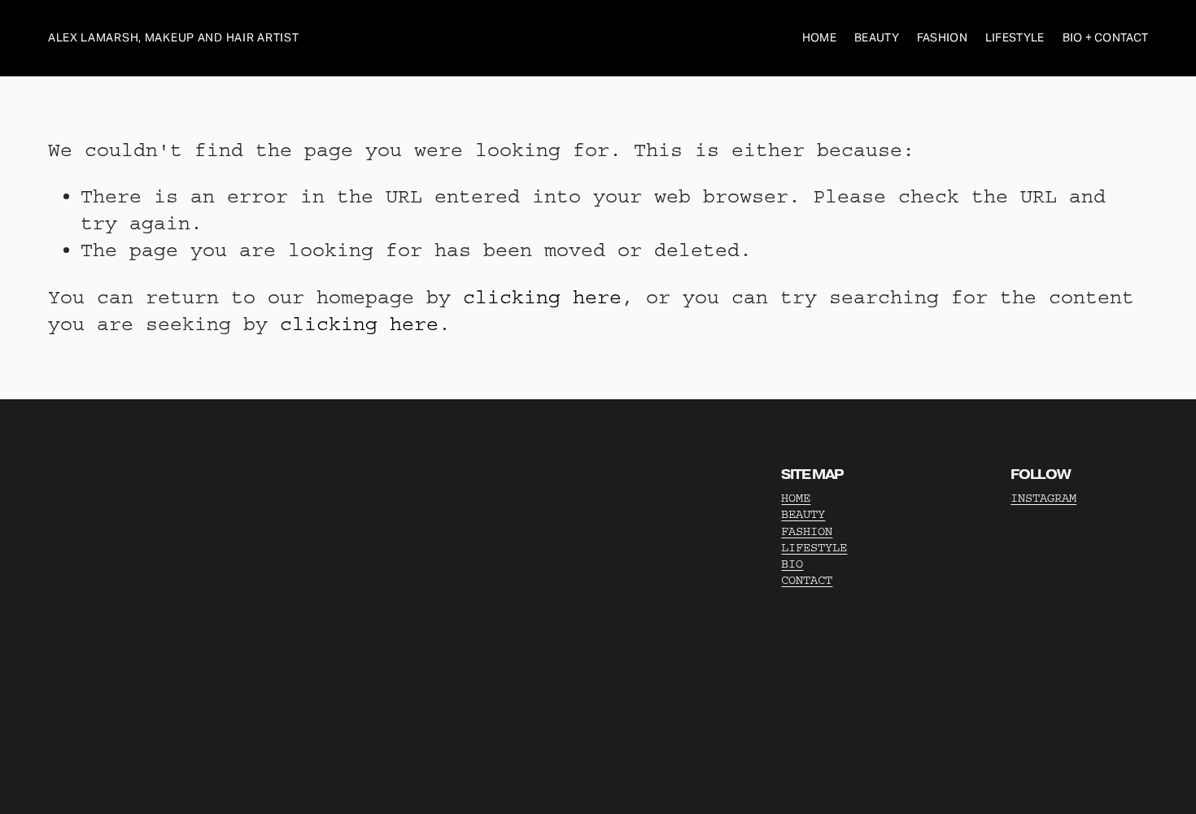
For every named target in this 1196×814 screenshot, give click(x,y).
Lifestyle (1015, 37)
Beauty (876, 37)
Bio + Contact (1106, 37)
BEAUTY (803, 514)
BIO (792, 564)
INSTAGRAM (1043, 498)
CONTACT (806, 580)
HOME (795, 498)
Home (819, 37)
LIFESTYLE (814, 548)
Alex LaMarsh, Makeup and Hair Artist (173, 37)
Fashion (942, 37)
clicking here (542, 297)
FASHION (806, 531)
